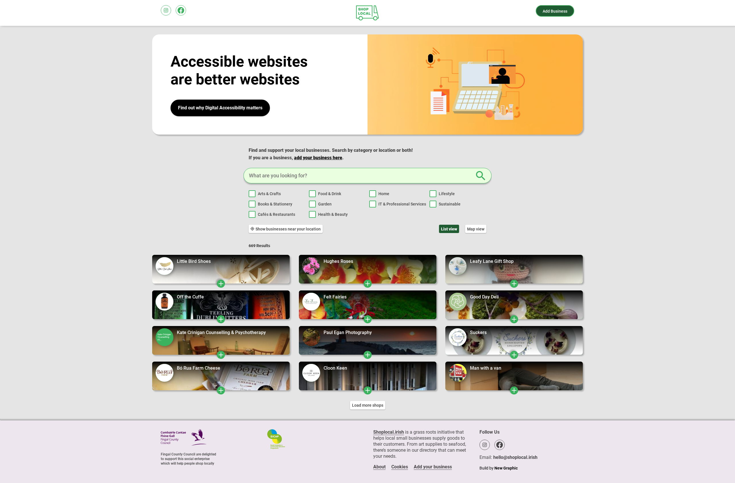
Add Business (555, 11)
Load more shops (367, 405)
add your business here (318, 157)
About (379, 467)
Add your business (433, 467)
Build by (498, 468)
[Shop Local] (367, 13)
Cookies (399, 467)
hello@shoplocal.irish (515, 457)
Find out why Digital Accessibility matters (220, 107)
